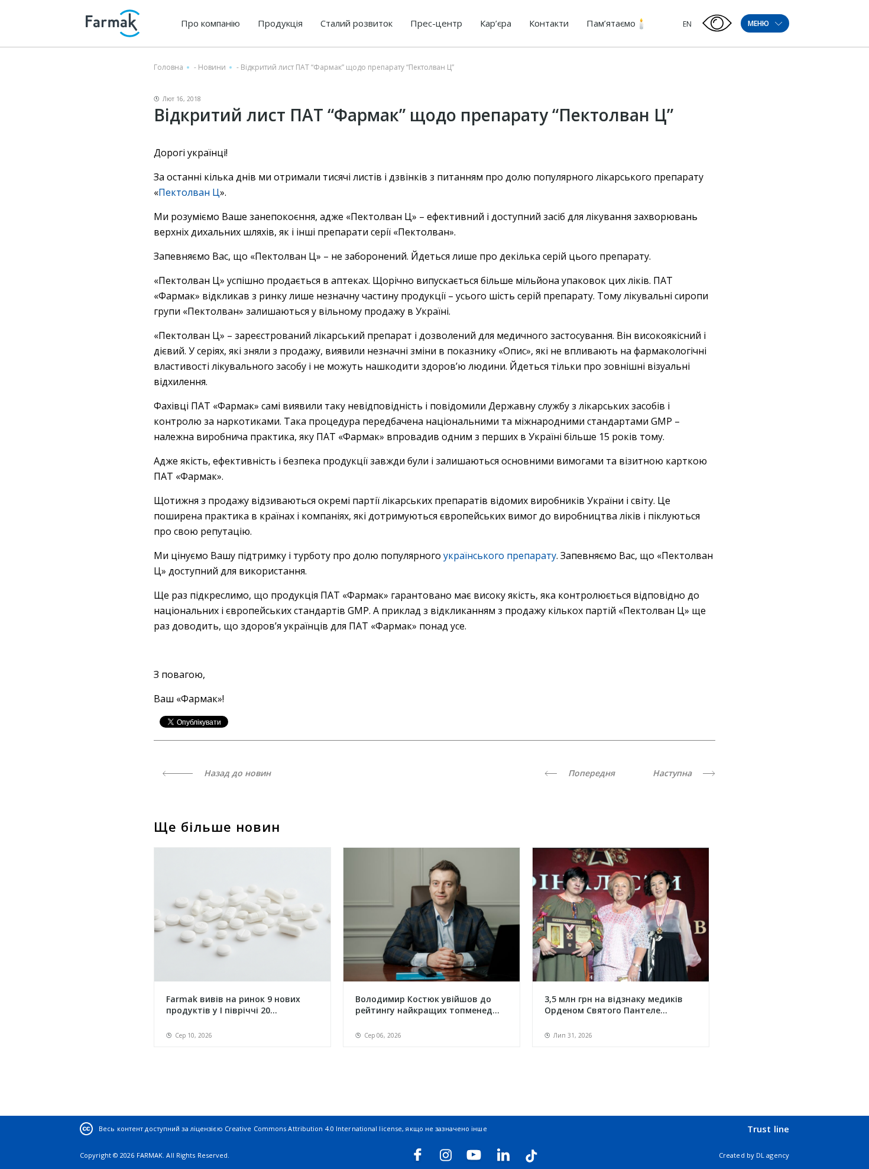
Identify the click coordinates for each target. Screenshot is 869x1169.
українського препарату (499, 555)
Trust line (768, 1129)
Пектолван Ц (189, 192)
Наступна (673, 773)
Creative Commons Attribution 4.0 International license (313, 1128)
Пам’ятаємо (610, 23)
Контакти (549, 23)
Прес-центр (436, 23)
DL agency (772, 1155)
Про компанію (210, 23)
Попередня (590, 773)
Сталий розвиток (356, 23)
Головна (168, 67)
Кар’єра (495, 23)
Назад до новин (236, 773)
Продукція (280, 23)
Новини (212, 67)
